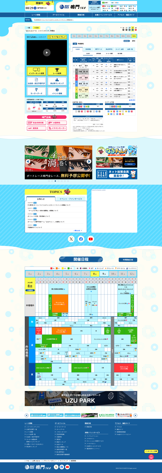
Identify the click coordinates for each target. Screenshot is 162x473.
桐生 (78, 379)
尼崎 (71, 339)
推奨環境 (73, 461)
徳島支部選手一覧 (62, 449)
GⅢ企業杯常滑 (107, 330)
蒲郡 (78, 375)
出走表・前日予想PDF (32, 437)
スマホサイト (90, 438)
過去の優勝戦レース (62, 447)
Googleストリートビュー (124, 434)
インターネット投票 (151, 451)
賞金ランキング (61, 442)
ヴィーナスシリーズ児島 (100, 339)
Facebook (81, 239)
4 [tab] (58, 181)
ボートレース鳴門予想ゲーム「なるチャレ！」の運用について (46, 222)
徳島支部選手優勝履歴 (63, 454)
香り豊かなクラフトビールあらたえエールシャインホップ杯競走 (125, 289)
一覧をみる (77, 230)
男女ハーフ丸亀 (38, 375)
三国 (90, 314)
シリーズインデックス (33, 427)
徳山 (135, 317)
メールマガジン (91, 443)
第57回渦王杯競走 (57, 289)
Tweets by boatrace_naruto (98, 190)
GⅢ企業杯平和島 (50, 339)
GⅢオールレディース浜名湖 (133, 338)
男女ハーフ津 (123, 356)
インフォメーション (92, 436)
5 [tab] (61, 181)
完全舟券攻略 (60, 434)
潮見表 (58, 439)
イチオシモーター (62, 432)
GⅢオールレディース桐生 (42, 367)
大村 (60, 367)
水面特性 (59, 437)
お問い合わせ (36, 461)
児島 (37, 339)
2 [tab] (52, 181)
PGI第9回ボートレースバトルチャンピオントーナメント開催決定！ (42, 20)
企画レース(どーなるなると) (34, 444)
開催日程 (81, 15)
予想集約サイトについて (35, 227)
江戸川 (106, 345)
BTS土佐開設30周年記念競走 (91, 288)
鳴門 (58, 317)
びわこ (129, 353)
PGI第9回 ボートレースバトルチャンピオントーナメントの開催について (49, 205)
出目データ (60, 444)
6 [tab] (65, 181)
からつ (40, 317)
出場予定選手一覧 (31, 429)
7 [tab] (68, 181)
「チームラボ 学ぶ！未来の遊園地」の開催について (43, 210)
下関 (103, 367)
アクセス (119, 427)
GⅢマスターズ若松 (135, 368)
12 (134, 36)
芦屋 (134, 320)
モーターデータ (61, 427)
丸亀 (96, 375)
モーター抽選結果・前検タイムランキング (33, 440)
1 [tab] (49, 181)
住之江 (55, 379)
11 (128, 36)
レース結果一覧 (31, 434)
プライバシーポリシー (50, 461)
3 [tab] (55, 181)
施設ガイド (120, 429)
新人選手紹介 (60, 452)
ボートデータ (60, 429)
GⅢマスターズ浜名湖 (50, 302)
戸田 (81, 331)
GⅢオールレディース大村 (80, 367)
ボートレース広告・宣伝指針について (39, 216)
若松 (107, 375)
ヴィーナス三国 (122, 303)
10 (123, 36)
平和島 (86, 302)
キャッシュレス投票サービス (95, 441)
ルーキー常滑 (42, 349)
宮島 (88, 345)
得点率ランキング (31, 446)
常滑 (135, 356)
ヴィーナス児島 (94, 303)
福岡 (41, 353)
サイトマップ (64, 461)
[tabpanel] (58, 162)
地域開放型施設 (121, 432)
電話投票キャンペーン (93, 448)
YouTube (90, 239)
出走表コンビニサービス (94, 446)
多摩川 (91, 353)
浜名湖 (116, 353)
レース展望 (29, 432)
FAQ (27, 461)
